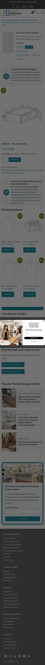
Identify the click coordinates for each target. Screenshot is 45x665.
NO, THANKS (33, 341)
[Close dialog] (43, 321)
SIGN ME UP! (33, 337)
